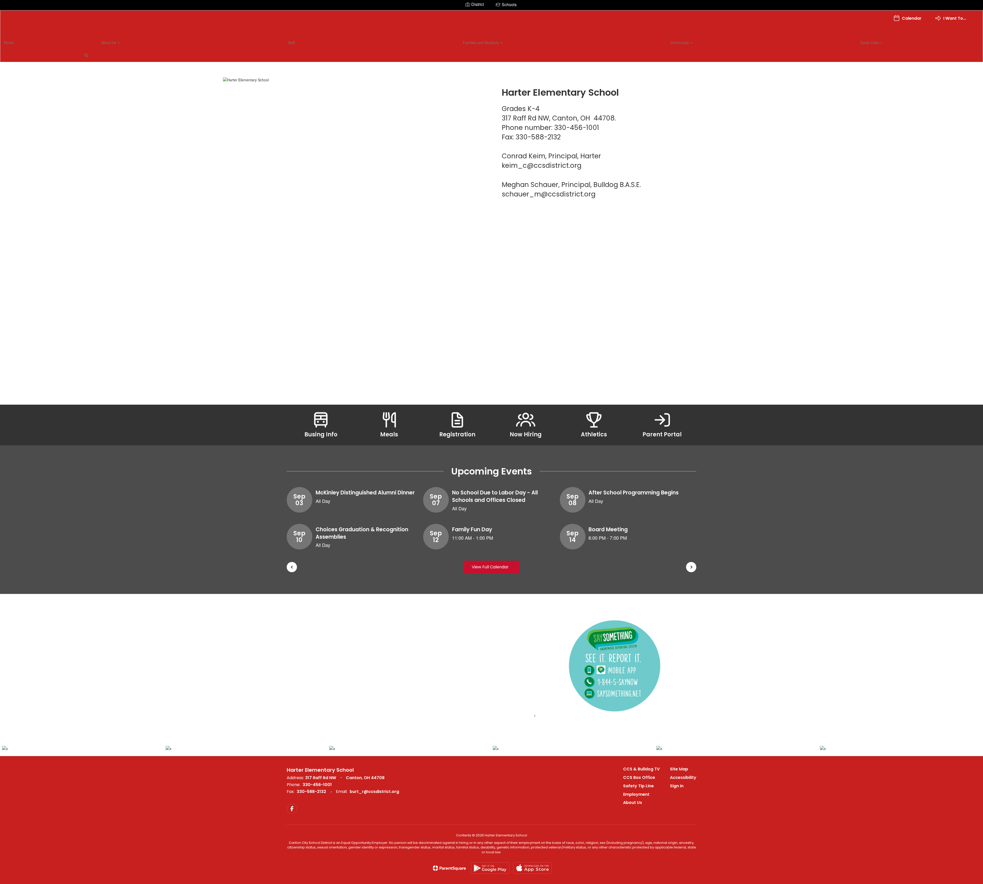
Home (9, 42)
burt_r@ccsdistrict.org (374, 791)
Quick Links (870, 42)
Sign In (676, 786)
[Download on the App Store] (532, 868)
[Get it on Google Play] (490, 868)
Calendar (912, 18)
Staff (291, 42)
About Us (109, 42)
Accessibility (683, 777)
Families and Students (481, 42)
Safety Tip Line (638, 786)
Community (680, 42)
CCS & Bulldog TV (641, 769)
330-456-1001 (317, 785)
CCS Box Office (639, 777)
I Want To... (954, 18)
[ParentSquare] (449, 868)
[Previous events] (292, 567)
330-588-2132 (311, 791)
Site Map (679, 769)
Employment (636, 794)
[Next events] (691, 567)
